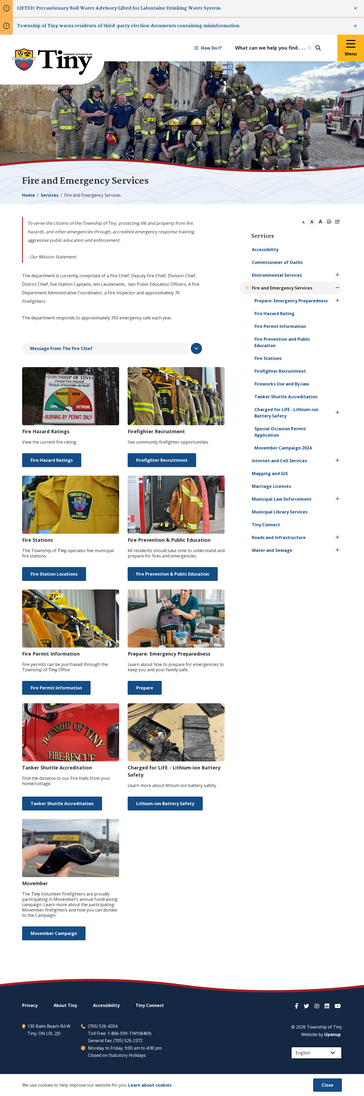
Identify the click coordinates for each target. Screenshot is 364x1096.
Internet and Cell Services (279, 461)
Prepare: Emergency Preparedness (291, 301)
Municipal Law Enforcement (282, 499)
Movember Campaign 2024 (283, 448)
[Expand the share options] (337, 221)
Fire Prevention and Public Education (282, 342)
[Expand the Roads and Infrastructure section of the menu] (337, 537)
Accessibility (265, 249)
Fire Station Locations (54, 574)
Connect (266, 525)
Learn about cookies (150, 1085)
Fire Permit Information (56, 688)
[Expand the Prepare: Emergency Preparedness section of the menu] (337, 300)
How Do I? (211, 48)
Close (327, 1085)
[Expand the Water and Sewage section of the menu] (337, 550)
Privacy (30, 1005)
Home (28, 195)
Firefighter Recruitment (162, 460)
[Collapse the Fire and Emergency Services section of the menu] (337, 288)
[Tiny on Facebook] (297, 1006)
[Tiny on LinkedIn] (327, 1006)
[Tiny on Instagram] (317, 1006)
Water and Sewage (272, 550)
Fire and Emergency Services (282, 288)
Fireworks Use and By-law (281, 384)
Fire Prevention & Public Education (172, 574)
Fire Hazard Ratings (52, 460)
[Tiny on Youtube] (338, 1006)
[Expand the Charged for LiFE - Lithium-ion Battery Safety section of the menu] (337, 412)
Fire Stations (268, 358)
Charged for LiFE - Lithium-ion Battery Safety (286, 413)
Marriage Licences (271, 486)
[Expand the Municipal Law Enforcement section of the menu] (337, 499)
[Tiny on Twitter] (307, 1006)
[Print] (329, 221)
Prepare (144, 688)
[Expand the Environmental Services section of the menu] (337, 275)
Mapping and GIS (270, 473)
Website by (321, 1034)
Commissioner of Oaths (277, 262)
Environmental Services (277, 275)
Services (49, 195)
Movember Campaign (54, 933)
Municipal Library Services (280, 512)
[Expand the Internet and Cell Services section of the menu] (337, 460)
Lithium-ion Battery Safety (165, 803)
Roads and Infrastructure (279, 537)
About (65, 1005)
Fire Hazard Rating (274, 313)
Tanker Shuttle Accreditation (62, 803)
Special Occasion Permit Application (280, 432)
